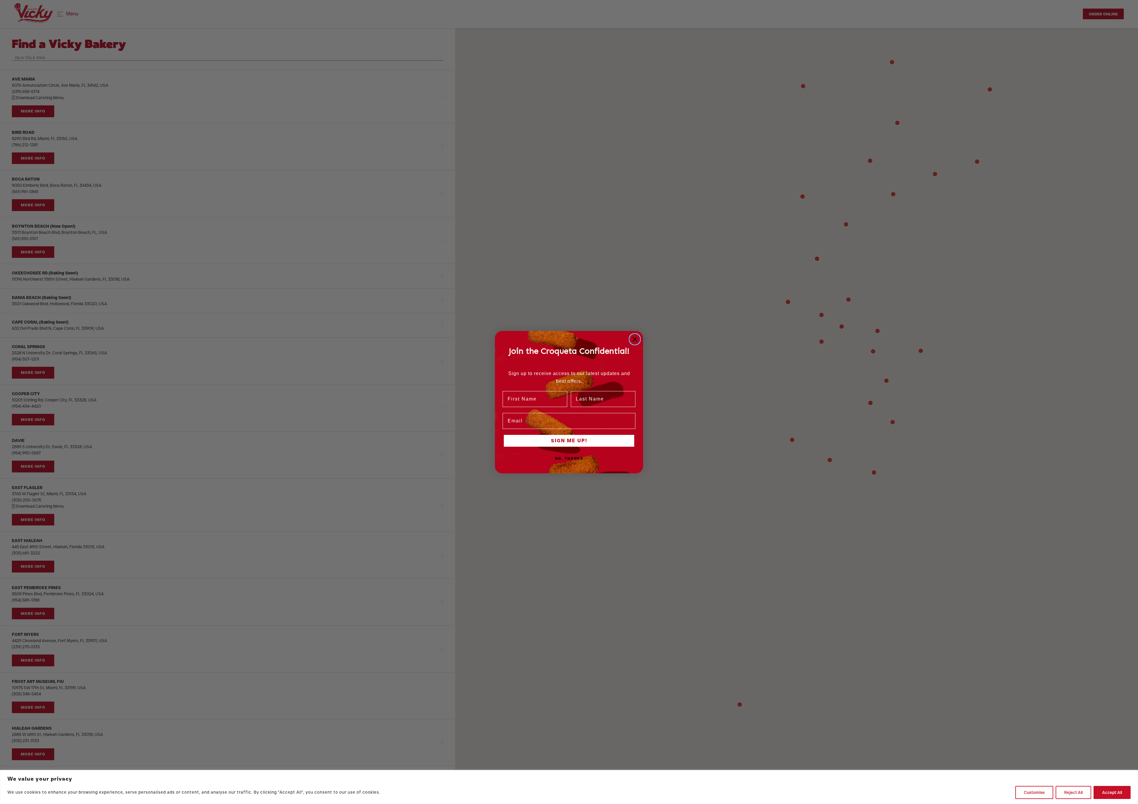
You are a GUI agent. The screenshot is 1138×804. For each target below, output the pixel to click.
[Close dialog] (634, 339)
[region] (569, 787)
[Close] (1131, 775)
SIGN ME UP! (569, 440)
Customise (1034, 792)
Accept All (1112, 792)
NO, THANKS (569, 458)
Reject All (1073, 792)
